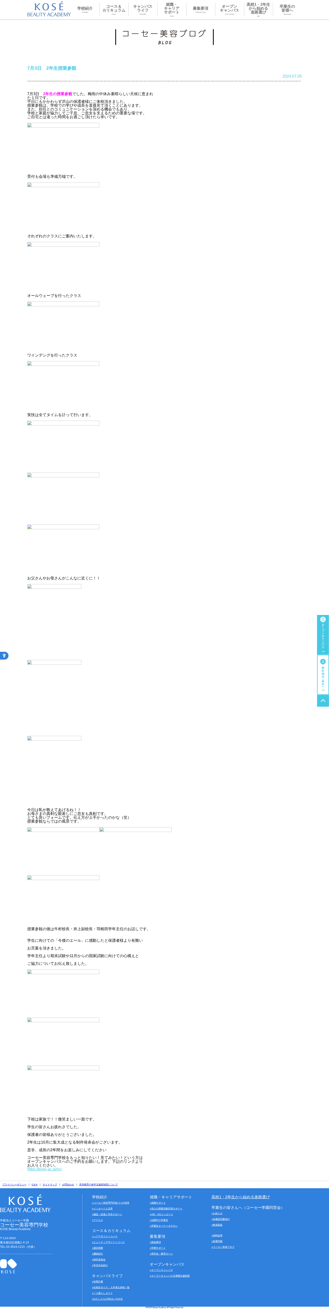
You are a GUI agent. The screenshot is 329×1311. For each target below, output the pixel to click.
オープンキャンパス (162, 1270)
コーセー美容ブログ (224, 1247)
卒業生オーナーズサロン (164, 1226)
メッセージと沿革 (103, 1208)
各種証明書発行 (221, 1219)
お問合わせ (68, 1184)
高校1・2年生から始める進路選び (240, 1197)
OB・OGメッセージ (162, 1214)
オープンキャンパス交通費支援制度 (170, 1275)
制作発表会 (99, 1259)
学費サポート (158, 1248)
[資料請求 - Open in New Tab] (323, 675)
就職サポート (158, 1202)
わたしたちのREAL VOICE (108, 1299)
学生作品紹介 (100, 1265)
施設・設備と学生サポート (107, 1214)
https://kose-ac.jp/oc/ (44, 1169)
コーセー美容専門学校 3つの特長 (111, 1202)
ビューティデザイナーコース (109, 1242)
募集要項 (156, 1242)
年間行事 (98, 1281)
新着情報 (218, 1241)
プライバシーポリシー (14, 1184)
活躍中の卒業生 (159, 1220)
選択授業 (98, 1248)
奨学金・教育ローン (162, 1253)
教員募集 (218, 1225)
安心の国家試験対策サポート (167, 1208)
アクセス (98, 1220)
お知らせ (218, 1213)
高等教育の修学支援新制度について (98, 1184)
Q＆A (35, 1184)
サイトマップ (50, 1184)
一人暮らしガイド (103, 1293)
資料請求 (218, 1235)
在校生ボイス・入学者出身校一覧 (111, 1287)
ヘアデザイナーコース (105, 1236)
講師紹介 (98, 1253)
